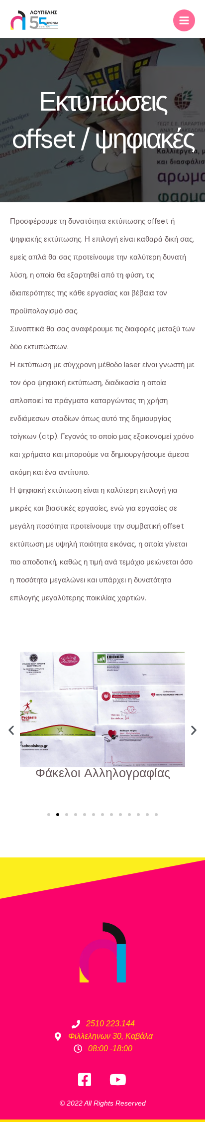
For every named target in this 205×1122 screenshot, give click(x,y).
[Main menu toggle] (184, 20)
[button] (11, 730)
